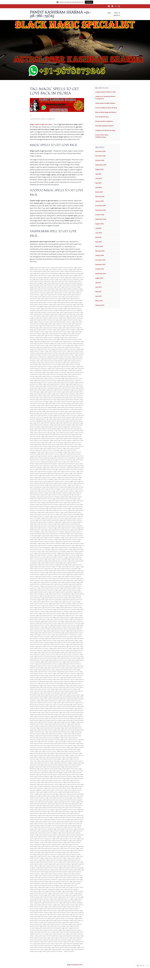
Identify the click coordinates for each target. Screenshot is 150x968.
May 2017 (98, 291)
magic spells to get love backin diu (39, 763)
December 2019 (100, 151)
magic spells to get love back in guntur (44, 438)
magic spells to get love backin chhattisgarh (62, 743)
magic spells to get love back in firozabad (41, 415)
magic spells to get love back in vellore (70, 677)
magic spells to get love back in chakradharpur (49, 360)
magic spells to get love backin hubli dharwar (49, 782)
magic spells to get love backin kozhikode (52, 825)
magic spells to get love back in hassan (51, 448)
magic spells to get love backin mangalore (56, 840)
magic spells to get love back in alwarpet (41, 287)
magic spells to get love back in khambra (56, 493)
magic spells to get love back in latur (70, 512)
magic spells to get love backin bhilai (71, 728)
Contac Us (116, 15)
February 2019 (99, 196)
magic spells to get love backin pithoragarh (47, 875)
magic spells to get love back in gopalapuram (69, 429)
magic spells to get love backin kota (58, 823)
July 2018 (98, 228)
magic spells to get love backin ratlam (63, 893)
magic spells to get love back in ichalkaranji (59, 460)
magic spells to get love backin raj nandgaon (46, 885)
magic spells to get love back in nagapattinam (51, 564)
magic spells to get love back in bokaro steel (48, 353)
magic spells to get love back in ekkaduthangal (43, 407)
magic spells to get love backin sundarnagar (65, 916)
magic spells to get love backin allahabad (60, 697)
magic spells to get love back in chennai (45, 364)
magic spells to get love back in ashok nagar (65, 302)
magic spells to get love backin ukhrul (57, 937)
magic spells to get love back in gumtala (52, 436)
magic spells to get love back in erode (62, 409)
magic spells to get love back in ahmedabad (45, 273)
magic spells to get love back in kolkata (47, 504)
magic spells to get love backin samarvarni (46, 903)
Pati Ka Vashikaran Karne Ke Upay (106, 108)
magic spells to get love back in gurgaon (67, 438)
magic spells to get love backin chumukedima (59, 745)
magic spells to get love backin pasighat (56, 871)
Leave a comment (69, 951)
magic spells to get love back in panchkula (52, 586)
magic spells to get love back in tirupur (56, 660)
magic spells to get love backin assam (54, 710)
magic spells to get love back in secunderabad (47, 633)
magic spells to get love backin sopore (72, 914)
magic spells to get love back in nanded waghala (62, 570)
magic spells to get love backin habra (68, 774)
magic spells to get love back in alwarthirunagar (67, 287)
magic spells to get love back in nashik (56, 572)
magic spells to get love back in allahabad (70, 285)
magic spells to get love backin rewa (54, 895)
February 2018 (99, 251)
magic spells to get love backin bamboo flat (66, 714)
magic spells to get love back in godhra (52, 427)
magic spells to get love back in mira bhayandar (64, 547)
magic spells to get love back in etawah (53, 411)
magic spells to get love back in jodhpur (45, 477)
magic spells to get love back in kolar (52, 502)
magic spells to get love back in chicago (59, 368)
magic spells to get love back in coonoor (45, 380)
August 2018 (99, 224)
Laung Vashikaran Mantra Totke (105, 92)
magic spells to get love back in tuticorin (46, 664)
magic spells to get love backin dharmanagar (48, 759)
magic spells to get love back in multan (64, 555)
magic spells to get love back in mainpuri (41, 528)
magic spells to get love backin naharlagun (50, 860)
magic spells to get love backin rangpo (41, 893)
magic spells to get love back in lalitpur (49, 512)
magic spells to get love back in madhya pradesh (68, 522)
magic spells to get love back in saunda (54, 631)
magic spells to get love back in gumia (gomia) (58, 434)
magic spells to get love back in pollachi (52, 598)
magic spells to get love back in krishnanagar (58, 508)
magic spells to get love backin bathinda (41, 722)
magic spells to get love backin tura (55, 934)
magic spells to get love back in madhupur (42, 522)
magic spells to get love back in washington (70, 687)
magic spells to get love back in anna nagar (49, 298)
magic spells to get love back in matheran (42, 539)
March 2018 (99, 246)
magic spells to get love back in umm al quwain (43, 671)
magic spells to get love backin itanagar (62, 786)
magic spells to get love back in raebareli (59, 603)
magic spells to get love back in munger (57, 557)
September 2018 (100, 219)
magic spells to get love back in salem (46, 623)
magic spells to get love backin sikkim (46, 910)
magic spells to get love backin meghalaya (72, 846)
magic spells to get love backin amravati (69, 701)
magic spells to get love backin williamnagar (63, 947)
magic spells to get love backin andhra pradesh (62, 706)
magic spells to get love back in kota (68, 504)
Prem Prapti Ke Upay (102, 117)
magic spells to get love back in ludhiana (70, 520)
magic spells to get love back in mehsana (41, 545)
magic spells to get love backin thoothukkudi (55, 924)
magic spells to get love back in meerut (73, 543)
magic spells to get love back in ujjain (44, 669)
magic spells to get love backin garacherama (48, 767)
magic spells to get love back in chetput (41, 366)
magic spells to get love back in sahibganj (52, 621)
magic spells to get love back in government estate (68, 430)
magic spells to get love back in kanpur (56, 485)
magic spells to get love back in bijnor (55, 351)
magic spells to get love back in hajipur (52, 442)
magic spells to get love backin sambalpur (71, 903)
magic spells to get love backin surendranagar (60, 918)
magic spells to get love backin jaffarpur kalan (57, 788)
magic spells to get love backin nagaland (63, 856)
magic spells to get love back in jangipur (41, 471)
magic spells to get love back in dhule (45, 399)
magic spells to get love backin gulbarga (60, 770)
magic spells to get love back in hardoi (59, 446)
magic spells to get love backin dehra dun (66, 753)
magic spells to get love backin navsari (59, 864)
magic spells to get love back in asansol (41, 302)
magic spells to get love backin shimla (50, 908)
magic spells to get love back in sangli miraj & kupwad (59, 627)
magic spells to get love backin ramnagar (49, 891)
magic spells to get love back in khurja (41, 498)
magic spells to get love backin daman (45, 751)
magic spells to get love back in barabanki (71, 318)
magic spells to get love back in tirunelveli (64, 658)
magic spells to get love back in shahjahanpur (64, 634)
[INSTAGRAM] (119, 6)
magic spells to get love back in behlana (41, 329)
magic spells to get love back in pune (43, 601)
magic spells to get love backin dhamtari (49, 757)
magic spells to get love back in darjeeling (41, 388)
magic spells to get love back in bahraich (67, 312)
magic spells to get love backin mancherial (64, 838)
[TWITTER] (116, 6)
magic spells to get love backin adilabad (58, 691)
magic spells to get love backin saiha (52, 901)
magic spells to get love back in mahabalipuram (43, 526)
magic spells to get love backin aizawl (47, 695)
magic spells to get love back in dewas (53, 395)
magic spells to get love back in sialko (45, 640)
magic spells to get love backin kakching (58, 803)
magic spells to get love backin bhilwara (41, 730)
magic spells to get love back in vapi (55, 675)
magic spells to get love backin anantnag (57, 704)
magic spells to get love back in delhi (72, 392)
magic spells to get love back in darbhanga (70, 386)
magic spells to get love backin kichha (65, 817)
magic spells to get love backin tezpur (50, 922)
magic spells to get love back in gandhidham (57, 419)
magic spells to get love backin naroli (68, 862)
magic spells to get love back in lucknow (52, 518)
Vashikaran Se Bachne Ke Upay (105, 130)
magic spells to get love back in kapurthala (54, 487)
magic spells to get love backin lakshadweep (68, 827)
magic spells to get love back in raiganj (52, 605)
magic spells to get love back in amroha (51, 294)
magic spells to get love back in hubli (63, 456)
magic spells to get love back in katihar (63, 491)
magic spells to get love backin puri (58, 881)
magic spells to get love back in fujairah (60, 417)
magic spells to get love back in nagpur (69, 566)
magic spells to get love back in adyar (53, 271)
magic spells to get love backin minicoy (41, 848)
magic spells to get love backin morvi (47, 854)
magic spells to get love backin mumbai (69, 854)
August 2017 (99, 278)
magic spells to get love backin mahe (66, 836)
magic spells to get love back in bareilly (66, 320)
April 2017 (98, 296)
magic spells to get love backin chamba (48, 739)
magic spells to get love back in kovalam (62, 506)
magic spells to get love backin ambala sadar (53, 699)
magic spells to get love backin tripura (41, 932)
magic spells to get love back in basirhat (55, 324)
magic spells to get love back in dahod (63, 382)
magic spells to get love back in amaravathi (42, 289)
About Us (117, 13)
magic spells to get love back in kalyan (58, 481)
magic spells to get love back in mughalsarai (69, 553)
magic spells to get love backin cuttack (55, 747)
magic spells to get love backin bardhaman (57, 718)
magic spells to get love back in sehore (72, 633)
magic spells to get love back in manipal (72, 537)
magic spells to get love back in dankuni (46, 386)
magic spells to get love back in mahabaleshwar (66, 524)
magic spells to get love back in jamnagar (46, 469)
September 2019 (100, 165)
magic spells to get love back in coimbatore (48, 378)
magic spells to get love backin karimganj (69, 807)
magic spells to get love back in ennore (41, 409)
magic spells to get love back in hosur (70, 454)
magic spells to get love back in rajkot (44, 607)
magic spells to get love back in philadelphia (57, 594)
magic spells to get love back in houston (41, 456)
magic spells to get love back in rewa (68, 615)
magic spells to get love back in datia (64, 388)
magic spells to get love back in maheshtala (70, 526)
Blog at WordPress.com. (75, 964)
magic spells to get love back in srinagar (60, 648)
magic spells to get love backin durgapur (61, 763)
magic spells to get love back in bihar (40, 349)
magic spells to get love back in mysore (56, 561)
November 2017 (100, 264)
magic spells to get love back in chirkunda (54, 372)
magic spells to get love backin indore (69, 784)
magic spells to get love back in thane (44, 654)
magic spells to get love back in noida (55, 580)
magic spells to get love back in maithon (64, 528)
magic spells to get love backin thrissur (50, 926)
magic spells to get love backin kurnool (44, 827)
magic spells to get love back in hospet (48, 454)
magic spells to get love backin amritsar (41, 702)
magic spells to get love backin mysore (41, 856)
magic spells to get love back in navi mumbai (52, 574)
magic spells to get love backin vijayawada (67, 943)
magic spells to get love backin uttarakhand (55, 939)
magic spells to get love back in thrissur (68, 656)
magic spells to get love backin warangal (64, 945)
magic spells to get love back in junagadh (41, 479)
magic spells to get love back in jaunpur (64, 471)
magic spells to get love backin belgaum (64, 722)
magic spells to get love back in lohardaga (67, 514)
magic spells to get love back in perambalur (60, 592)
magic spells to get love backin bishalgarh (47, 735)
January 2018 (99, 255)
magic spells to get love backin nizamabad (50, 866)
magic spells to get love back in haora (66, 444)
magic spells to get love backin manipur (51, 842)
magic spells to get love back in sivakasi (46, 646)
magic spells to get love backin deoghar (58, 755)
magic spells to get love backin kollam (45, 821)
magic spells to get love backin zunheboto (50, 951)
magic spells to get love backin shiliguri (55, 906)
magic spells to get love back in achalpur (56, 269)
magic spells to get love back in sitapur (54, 644)
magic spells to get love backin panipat (62, 870)
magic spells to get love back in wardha (47, 687)
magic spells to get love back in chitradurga (50, 374)
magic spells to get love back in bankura (47, 318)
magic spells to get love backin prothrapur (42, 877)
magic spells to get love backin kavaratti (50, 813)
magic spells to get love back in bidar (46, 347)
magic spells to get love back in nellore (41, 578)
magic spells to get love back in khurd (71, 497)
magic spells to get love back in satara (57, 629)
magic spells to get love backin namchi (47, 862)
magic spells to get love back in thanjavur (67, 654)
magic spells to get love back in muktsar (41, 555)
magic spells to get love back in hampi (44, 444)
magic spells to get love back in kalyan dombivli (59, 483)
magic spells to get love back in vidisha (63, 679)
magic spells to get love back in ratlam (46, 615)
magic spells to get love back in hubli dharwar (63, 458)
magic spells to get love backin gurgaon (52, 772)
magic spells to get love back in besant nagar (57, 331)
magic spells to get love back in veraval (41, 679)
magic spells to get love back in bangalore (53, 316)
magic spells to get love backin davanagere (42, 753)
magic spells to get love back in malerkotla (54, 533)
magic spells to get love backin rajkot (72, 887)
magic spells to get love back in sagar (63, 617)
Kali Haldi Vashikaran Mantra (104, 126)
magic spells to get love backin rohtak (46, 897)
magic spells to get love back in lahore (56, 510)
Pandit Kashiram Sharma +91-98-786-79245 (60, 14)
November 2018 (100, 210)
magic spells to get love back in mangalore (48, 537)
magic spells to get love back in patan (70, 588)
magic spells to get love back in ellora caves (69, 407)
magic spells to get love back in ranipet (50, 613)
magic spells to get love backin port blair (71, 875)
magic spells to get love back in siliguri (68, 640)
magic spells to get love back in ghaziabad (67, 423)
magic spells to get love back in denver (41, 394)
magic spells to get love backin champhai (72, 739)
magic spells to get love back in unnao (67, 671)
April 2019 (98, 187)
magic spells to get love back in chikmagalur (55, 370)
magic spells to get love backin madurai (46, 835)
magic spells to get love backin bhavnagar (48, 728)
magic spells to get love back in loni (59, 516)
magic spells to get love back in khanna (51, 495)
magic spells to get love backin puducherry (67, 877)
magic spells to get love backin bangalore (62, 716)
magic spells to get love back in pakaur (65, 582)
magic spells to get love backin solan (59, 912)
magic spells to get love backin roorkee (69, 897)
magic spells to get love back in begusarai (70, 328)
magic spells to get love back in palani (57, 584)
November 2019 (100, 156)
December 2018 (100, 205)
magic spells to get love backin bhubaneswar (57, 732)
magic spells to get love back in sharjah (61, 636)
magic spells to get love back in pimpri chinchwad (53, 596)
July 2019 (98, 174)
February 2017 (99, 305)
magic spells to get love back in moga (61, 549)
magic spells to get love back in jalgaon (61, 465)
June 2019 (98, 178)
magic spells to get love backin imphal (47, 784)
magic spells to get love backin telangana (57, 920)
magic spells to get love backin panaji (69, 868)
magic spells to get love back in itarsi (51, 462)
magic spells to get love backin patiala (51, 873)
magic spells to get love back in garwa (54, 421)
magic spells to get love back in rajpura (67, 607)
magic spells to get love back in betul (51, 333)
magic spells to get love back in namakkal (65, 568)
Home (109, 13)
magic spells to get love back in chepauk (68, 364)
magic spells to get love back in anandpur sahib (47, 296)
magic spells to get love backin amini (47, 701)
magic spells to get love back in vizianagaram (52, 685)
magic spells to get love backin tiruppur (69, 930)
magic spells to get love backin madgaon (45, 833)
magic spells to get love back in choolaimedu (47, 376)
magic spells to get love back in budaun (63, 355)
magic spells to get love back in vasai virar (47, 677)
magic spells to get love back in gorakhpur (42, 430)
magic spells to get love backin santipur (41, 905)
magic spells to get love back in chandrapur (49, 362)
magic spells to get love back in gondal (45, 429)
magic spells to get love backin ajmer (69, 695)
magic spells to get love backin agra (49, 693)
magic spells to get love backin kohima (55, 819)
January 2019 (99, 201)
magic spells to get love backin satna (63, 905)
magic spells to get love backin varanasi (51, 941)
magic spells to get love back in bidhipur (68, 347)
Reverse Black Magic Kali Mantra (105, 112)
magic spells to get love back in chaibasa (52, 359)
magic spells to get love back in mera (64, 545)
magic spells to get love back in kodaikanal (60, 500)
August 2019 (99, 169)
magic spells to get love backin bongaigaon (48, 737)
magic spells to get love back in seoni (40, 634)
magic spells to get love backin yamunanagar (57, 949)
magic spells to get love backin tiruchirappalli (48, 928)
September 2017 (100, 273)
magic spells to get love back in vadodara (64, 673)
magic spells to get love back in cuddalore (69, 380)
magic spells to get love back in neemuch (69, 576)
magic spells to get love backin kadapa (65, 802)
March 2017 (99, 301)
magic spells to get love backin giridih (46, 768)
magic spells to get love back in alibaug (62, 281)
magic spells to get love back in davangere (58, 390)
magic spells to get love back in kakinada (65, 479)
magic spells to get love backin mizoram (64, 848)
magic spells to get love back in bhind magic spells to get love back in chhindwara (57, 341)
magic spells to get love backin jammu (47, 792)
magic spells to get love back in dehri (50, 392)
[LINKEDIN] (112, 6)
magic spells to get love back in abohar (62, 267)
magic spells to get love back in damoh (54, 384)
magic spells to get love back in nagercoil (45, 566)
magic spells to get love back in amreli (57, 293)
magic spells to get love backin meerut (48, 846)
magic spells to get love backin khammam (72, 815)
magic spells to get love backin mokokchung (56, 850)
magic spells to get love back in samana (68, 623)
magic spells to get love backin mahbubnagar (43, 836)
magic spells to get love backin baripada (50, 720)
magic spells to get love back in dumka (55, 403)
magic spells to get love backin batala (73, 720)
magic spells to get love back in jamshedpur (70, 469)
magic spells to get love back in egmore (72, 405)
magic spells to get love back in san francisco (63, 625)
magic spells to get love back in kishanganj (64, 498)
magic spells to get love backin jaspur (40, 796)
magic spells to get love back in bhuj (55, 345)
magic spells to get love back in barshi (60, 322)
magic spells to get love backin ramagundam (42, 889)
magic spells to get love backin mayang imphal (47, 844)
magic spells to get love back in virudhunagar (50, 683)
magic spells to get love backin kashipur (58, 811)
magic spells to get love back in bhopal (61, 343)
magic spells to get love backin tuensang (63, 932)
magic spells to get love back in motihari (45, 553)
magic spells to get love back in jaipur (68, 463)
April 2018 (98, 242)
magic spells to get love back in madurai (41, 524)
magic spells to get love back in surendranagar (47, 652)
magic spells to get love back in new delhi (63, 578)
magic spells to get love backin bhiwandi (64, 730)
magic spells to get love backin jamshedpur (71, 794)
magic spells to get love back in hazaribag (47, 450)
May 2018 (98, 237)
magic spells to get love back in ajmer (62, 275)
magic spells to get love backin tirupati (47, 930)
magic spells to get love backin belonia (55, 724)
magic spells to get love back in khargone (48, 497)
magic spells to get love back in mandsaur (54, 535)
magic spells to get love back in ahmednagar (71, 273)
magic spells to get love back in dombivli (60, 401)
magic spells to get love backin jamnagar (46, 794)
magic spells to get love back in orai (43, 582)
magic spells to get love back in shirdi (55, 638)
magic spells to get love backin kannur (53, 805)
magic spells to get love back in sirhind (61, 642)
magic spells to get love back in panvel (48, 588)
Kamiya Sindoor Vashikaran (104, 121)
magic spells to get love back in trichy (51, 662)
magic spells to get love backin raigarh (51, 883)
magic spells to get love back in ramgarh (64, 609)
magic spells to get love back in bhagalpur (49, 335)
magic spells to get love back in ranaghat (57, 611)
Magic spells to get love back (41, 124)
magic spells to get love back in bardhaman (42, 320)
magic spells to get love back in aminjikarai (63, 291)
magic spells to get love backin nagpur (56, 858)
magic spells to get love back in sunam (54, 650)
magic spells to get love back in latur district (42, 514)
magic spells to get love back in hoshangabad (50, 452)
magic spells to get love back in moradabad (53, 551)
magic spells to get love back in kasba (40, 491)
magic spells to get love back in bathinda (50, 326)
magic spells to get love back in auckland (60, 304)
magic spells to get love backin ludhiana (53, 831)
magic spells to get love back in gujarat (63, 432)
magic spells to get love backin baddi (47, 712)
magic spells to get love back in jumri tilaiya (69, 477)
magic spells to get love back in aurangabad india (58, 306)
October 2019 (99, 160)
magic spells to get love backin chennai (66, 741)
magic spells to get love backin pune (68, 879)
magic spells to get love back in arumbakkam (70, 300)
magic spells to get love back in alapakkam (67, 279)
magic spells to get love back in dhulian (68, 399)
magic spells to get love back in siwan (68, 646)
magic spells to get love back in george (44, 423)
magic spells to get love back (42, 267)
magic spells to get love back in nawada (46, 576)
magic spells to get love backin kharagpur (42, 817)
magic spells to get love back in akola (53, 277)
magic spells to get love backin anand (63, 702)
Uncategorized (50, 119)
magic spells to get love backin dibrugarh (48, 761)
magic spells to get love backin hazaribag (53, 778)
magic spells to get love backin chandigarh (42, 741)
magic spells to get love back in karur (72, 489)
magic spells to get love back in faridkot (47, 413)
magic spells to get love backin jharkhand (64, 796)
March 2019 (99, 192)
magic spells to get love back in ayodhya (51, 308)
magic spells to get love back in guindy (41, 432)
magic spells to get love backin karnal (65, 809)
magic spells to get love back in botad (40, 355)
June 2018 (98, 233)
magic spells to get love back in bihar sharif (63, 349)
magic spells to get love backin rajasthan (49, 887)
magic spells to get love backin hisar (51, 780)
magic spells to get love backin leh (63, 829)
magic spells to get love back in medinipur (49, 543)
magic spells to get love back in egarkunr (48, 405)
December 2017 (100, 260)
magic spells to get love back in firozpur (65, 415)
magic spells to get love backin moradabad (49, 852)
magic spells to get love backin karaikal (46, 807)
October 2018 (99, 214)
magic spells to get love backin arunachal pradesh (59, 708)
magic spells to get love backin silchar (68, 910)
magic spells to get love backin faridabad (51, 765)
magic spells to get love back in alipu (53, 283)
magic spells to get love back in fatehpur (70, 413)
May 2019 (98, 183)
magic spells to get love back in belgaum (64, 329)
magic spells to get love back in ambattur (66, 289)
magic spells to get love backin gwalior (46, 774)
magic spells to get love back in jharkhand (50, 475)
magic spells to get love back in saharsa (57, 619)
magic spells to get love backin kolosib (68, 821)
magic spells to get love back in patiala (65, 590)
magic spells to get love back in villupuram (58, 681)
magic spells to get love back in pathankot (42, 590)
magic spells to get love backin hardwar (60, 776)
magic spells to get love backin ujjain (69, 936)
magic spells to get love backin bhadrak (51, 726)
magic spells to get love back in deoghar (63, 394)
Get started (89, 2)
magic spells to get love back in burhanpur (59, 357)
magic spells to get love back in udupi (54, 667)
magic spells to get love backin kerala (48, 815)
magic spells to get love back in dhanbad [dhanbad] (50, 397)
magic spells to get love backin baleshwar (42, 714)
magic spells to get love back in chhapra (64, 366)
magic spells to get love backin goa (68, 768)
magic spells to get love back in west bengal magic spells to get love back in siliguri (53, 689)
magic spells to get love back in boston (73, 353)
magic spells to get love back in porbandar (49, 599)
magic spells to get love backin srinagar (41, 916)
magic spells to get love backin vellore (43, 943)
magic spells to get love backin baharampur (71, 712)
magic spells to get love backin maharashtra (71, 835)
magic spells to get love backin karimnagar (42, 809)
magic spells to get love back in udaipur (65, 666)
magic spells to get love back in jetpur (57, 473)
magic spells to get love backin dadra (44, 749)
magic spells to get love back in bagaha (47, 310)
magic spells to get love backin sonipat (50, 914)
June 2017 (98, 287)
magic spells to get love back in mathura (65, 539)
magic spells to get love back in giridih (60, 425)
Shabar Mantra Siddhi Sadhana (105, 103)
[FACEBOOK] (109, 6)
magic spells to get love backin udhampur (46, 936)
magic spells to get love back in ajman (40, 275)
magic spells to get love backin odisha (47, 868)
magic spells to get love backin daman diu (68, 751)
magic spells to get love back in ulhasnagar (68, 669)
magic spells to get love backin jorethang (56, 798)
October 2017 (99, 269)
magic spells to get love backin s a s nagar (61, 899)
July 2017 (98, 282)
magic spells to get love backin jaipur (53, 790)
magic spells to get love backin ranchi (72, 891)
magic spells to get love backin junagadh (70, 800)
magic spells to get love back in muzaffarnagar (57, 559)
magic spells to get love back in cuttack (41, 382)
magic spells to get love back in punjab (65, 601)
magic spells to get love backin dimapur (72, 761)
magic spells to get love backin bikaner (52, 734)
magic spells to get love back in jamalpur (54, 467)
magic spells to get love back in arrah (46, 300)
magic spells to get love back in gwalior (61, 440)
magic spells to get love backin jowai (48, 800)
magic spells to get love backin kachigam (41, 802)
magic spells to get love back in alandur (43, 279)
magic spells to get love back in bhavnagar (47, 337)
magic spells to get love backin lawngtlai (41, 829)
